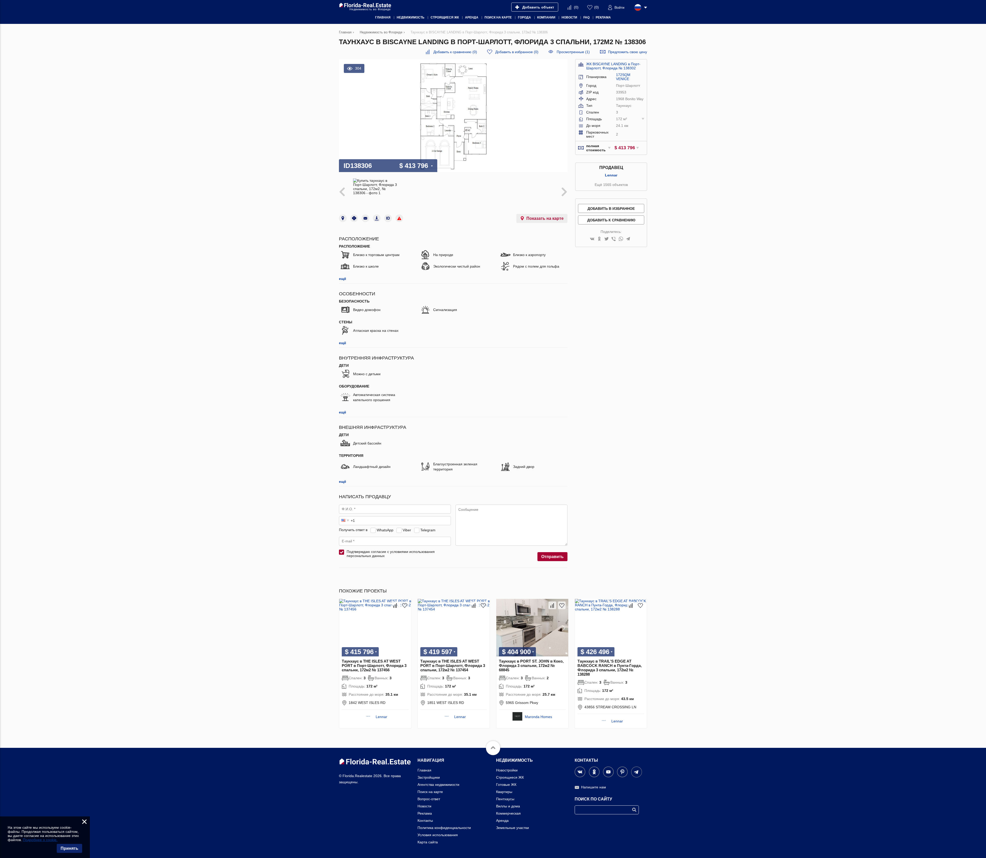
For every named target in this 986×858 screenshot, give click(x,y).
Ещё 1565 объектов (611, 185)
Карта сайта (428, 842)
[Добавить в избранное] (405, 605)
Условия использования (438, 835)
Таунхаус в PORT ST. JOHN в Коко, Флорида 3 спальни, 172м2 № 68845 (531, 665)
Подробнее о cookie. (40, 840)
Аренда (502, 820)
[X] (606, 239)
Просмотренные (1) (573, 52)
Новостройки (507, 770)
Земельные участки (512, 828)
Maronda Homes (538, 717)
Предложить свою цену (627, 52)
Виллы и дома (508, 806)
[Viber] (613, 239)
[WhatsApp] (620, 239)
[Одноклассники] (599, 239)
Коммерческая (508, 813)
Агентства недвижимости (438, 784)
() (576, 7)
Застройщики (429, 777)
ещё (342, 279)
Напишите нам (593, 787)
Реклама (425, 813)
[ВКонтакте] (592, 239)
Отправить (552, 556)
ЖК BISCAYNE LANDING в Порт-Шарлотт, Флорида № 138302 (613, 66)
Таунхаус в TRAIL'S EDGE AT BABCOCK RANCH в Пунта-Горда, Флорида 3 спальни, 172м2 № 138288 (609, 667)
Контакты (425, 820)
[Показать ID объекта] (388, 218)
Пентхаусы (505, 799)
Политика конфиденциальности (444, 828)
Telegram (427, 530)
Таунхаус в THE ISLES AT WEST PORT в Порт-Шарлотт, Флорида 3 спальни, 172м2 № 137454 (452, 665)
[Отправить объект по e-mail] (365, 218)
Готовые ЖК (506, 784)
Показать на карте (545, 218)
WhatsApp (385, 530)
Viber (407, 530)
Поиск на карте (430, 792)
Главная (424, 770)
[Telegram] (628, 239)
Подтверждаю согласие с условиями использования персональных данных (391, 554)
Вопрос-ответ (429, 799)
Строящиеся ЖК (510, 777)
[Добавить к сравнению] (395, 605)
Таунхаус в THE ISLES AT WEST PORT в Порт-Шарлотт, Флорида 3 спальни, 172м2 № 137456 (374, 665)
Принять (69, 848)
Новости (424, 806)
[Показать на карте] (343, 218)
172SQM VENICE (623, 77)
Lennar (611, 175)
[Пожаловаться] (399, 218)
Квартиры (504, 792)
